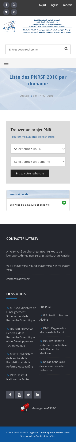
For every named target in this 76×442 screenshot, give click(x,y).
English (54, 5)
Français (67, 5)
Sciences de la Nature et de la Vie (30, 204)
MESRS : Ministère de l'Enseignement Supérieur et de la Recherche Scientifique (21, 314)
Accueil (24, 96)
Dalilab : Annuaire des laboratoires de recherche (52, 366)
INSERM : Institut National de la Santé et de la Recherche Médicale (53, 347)
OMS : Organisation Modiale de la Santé (53, 330)
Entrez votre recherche (29, 173)
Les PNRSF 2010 (43, 96)
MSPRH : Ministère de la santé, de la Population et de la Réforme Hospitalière (19, 360)
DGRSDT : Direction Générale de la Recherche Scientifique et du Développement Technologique (20, 337)
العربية (42, 4)
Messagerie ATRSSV (43, 408)
